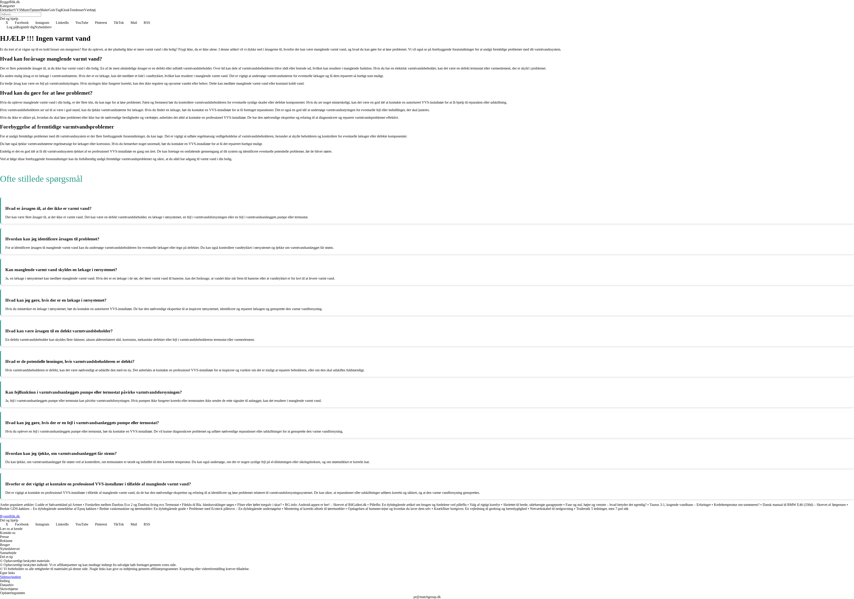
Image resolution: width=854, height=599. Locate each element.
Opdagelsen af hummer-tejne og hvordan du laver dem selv (389, 509)
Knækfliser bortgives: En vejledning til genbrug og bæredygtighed (480, 509)
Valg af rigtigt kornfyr (485, 505)
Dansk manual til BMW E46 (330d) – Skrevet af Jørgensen (804, 505)
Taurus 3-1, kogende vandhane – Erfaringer (680, 505)
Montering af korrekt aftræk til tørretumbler (314, 509)
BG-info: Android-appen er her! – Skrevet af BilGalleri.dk (326, 505)
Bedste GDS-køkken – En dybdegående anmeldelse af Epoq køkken (48, 509)
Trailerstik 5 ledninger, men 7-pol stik (602, 509)
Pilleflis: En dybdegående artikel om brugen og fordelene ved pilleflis (418, 505)
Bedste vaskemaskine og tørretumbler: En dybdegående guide (143, 509)
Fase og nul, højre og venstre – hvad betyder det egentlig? (606, 505)
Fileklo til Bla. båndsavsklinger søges (208, 505)
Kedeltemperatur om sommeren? (736, 505)
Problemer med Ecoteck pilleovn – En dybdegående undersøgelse (235, 509)
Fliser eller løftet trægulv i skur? (259, 505)
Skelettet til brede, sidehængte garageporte (532, 505)
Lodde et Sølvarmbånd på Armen (58, 505)
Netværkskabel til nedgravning (551, 509)
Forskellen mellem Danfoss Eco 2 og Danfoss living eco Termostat (132, 505)
